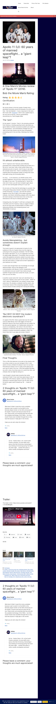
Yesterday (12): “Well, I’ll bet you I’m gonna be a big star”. (17, 575)
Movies (11, 572)
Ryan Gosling (13, 573)
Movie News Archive (23, 7)
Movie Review (6, 572)
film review (17, 570)
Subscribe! (26, 3)
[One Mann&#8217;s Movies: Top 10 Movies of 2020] (30, 554)
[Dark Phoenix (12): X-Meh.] (19, 554)
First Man (16, 191)
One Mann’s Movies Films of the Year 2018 (7, 559)
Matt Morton (23, 570)
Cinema (4, 570)
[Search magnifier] (55, 16)
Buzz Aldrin (30, 569)
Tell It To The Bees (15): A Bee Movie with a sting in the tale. (18, 576)
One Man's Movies (25, 572)
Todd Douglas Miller (21, 573)
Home (19, 3)
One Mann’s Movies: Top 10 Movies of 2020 (29, 559)
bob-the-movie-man (14, 569)
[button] (18, 12)
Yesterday (14, 112)
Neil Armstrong (16, 572)
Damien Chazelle (10, 570)
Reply (6, 427)
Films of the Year (36, 3)
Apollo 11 (6, 569)
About (32, 7)
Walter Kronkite (29, 573)
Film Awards (45, 3)
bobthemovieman (23, 569)
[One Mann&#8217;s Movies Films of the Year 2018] (7, 554)
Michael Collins (30, 570)
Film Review (7, 568)
